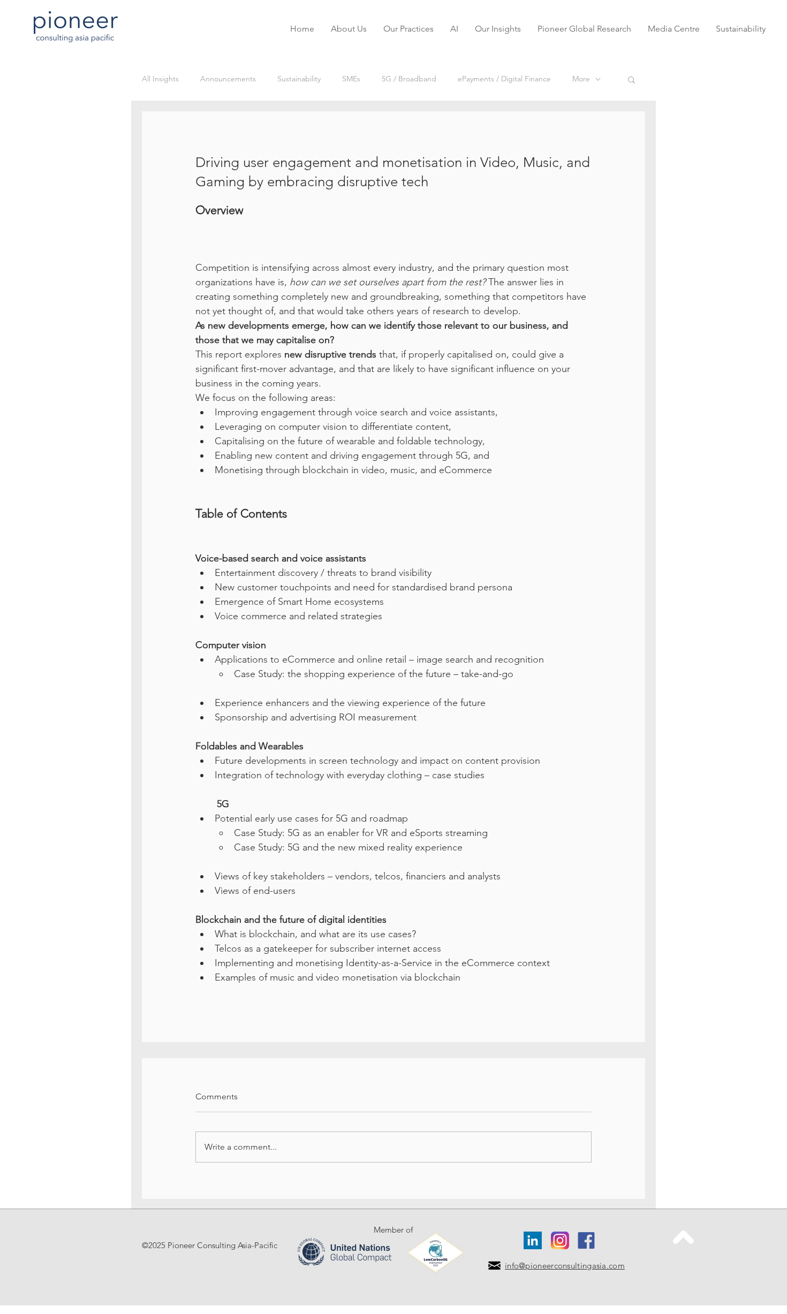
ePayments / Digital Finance (504, 78)
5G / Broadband (409, 78)
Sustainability (299, 78)
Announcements (228, 78)
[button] (408, 28)
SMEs (351, 78)
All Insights (160, 78)
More (581, 78)
